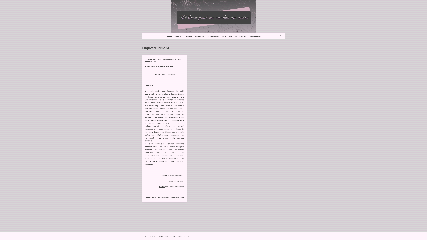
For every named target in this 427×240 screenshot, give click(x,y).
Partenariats (227, 36)
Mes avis (178, 36)
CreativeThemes (182, 236)
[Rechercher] (280, 36)
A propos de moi (255, 36)
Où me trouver (213, 36)
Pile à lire (188, 36)
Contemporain (150, 59)
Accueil (169, 36)
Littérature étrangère (165, 59)
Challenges (199, 36)
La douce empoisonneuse (159, 66)
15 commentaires (177, 197)
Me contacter (240, 36)
